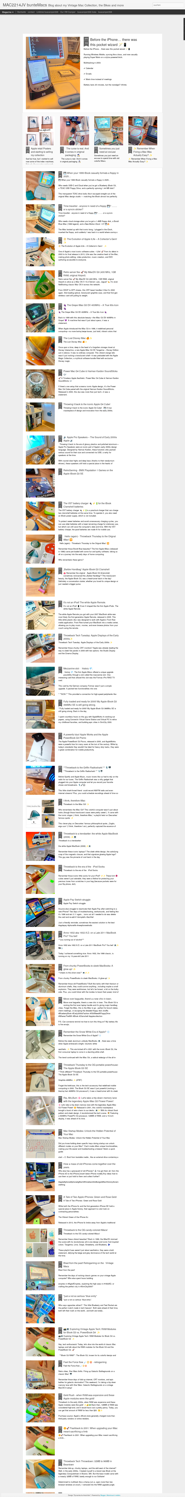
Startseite (21, 11)
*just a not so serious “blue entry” (80, 1296)
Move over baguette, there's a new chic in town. (87, 998)
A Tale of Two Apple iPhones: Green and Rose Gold (89, 1197)
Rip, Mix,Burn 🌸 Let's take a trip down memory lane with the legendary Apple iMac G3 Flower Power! (90, 1099)
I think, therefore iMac (74, 800)
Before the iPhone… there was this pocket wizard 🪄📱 (113, 42)
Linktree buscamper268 (47, 11)
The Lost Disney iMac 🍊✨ (77, 338)
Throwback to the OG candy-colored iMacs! (85, 1230)
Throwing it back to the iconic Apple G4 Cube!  (87, 404)
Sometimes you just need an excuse (109, 150)
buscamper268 (105, 11)
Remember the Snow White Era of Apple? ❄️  (87, 1031)
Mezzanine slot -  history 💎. (78, 668)
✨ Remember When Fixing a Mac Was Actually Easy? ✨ (144, 152)
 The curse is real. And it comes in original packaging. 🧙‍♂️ (77, 152)
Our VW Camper (67, 11)
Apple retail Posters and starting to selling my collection (42, 152)
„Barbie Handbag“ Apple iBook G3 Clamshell (86, 569)
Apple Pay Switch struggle (76, 899)
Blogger (103, 1495)
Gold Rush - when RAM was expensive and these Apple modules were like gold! (88, 1396)
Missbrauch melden (113, 1495)
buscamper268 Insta (86, 11)
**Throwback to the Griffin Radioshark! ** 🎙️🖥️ (87, 767)
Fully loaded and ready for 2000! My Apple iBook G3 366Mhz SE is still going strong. (90, 703)
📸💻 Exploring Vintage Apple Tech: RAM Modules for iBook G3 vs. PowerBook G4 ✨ (89, 1330)
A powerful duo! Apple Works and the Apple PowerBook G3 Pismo (85, 736)
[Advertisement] (92, 23)
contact (31, 11)
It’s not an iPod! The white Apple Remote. (84, 602)
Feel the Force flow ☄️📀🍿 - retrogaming (85, 1362)
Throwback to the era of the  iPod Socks (84, 866)
